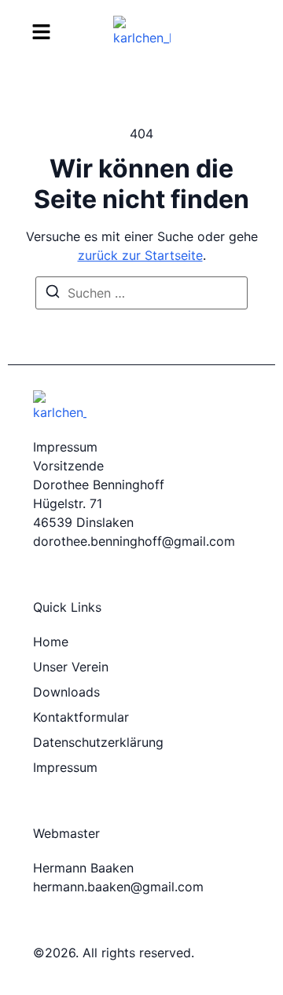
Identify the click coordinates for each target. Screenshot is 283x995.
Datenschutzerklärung (98, 742)
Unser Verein (70, 667)
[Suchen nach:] (141, 292)
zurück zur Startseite (140, 255)
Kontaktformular (81, 717)
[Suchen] (52, 293)
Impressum (65, 767)
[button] (41, 31)
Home (50, 641)
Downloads (66, 692)
